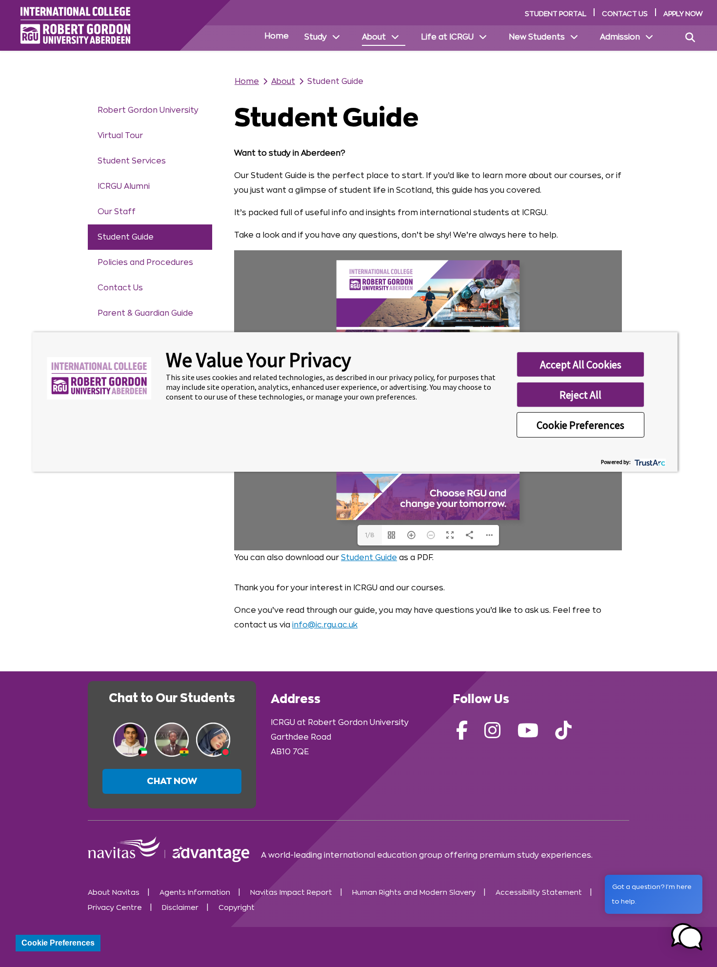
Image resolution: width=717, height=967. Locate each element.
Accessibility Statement (539, 892)
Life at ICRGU (447, 37)
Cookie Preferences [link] (58, 943)
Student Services (132, 161)
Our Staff (117, 212)
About (374, 37)
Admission (620, 37)
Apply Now (683, 13)
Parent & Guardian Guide (145, 313)
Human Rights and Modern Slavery (414, 892)
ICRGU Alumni (124, 186)
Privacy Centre (115, 907)
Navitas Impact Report (291, 892)
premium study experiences (535, 855)
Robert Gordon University (148, 110)
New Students (537, 37)
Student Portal (555, 13)
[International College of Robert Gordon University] (75, 25)
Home (276, 36)
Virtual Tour (120, 136)
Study (315, 37)
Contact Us (625, 13)
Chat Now (172, 781)
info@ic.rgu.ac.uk (325, 625)
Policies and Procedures (145, 262)
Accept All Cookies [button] (580, 364)
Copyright (237, 907)
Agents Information (194, 892)
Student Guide (126, 237)
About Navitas (113, 892)
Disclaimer (180, 907)
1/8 (369, 535)
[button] (686, 936)
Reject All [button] (580, 394)
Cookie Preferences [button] (580, 424)
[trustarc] (649, 462)
